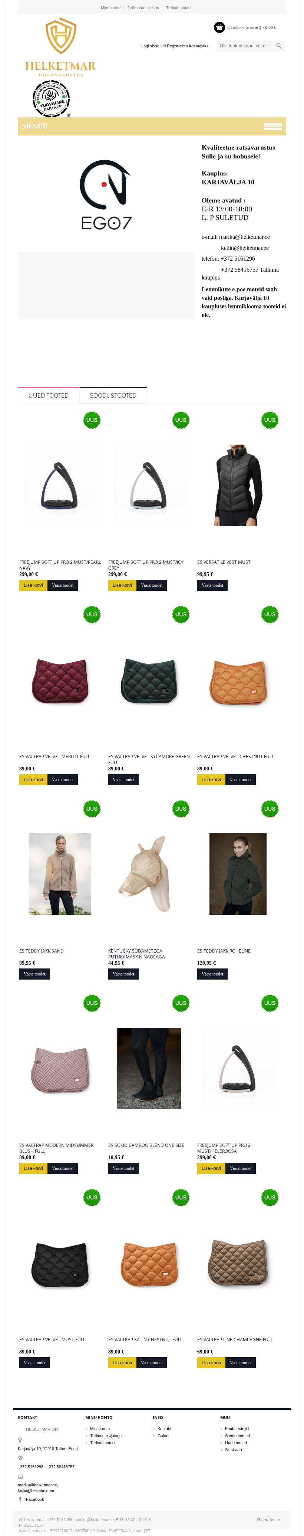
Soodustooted (113, 395)
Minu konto (110, 8)
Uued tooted (49, 395)
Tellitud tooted (178, 8)
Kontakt (164, 1428)
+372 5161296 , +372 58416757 (46, 1467)
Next (187, 235)
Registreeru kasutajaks (188, 46)
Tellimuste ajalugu (143, 8)
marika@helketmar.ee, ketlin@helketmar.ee (38, 1488)
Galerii (163, 1435)
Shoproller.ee (268, 1519)
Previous (24, 235)
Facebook (35, 1499)
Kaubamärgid (237, 1428)
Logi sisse (150, 46)
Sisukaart (233, 1450)
